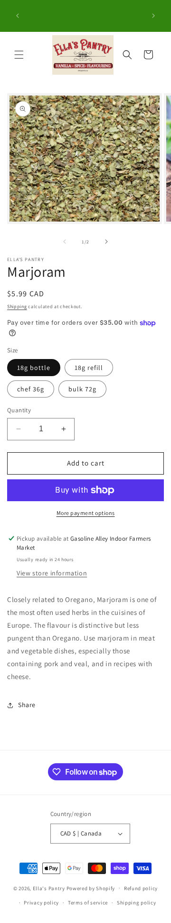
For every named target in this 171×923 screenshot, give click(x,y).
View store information (52, 573)
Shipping (17, 306)
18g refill (89, 367)
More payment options (86, 512)
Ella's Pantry (49, 887)
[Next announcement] (153, 15)
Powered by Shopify (90, 887)
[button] (19, 54)
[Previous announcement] (17, 15)
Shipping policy (136, 902)
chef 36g (30, 389)
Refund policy (141, 888)
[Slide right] (106, 241)
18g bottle (33, 367)
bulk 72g (82, 389)
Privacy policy (41, 902)
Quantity (19, 410)
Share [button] (27, 704)
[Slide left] (64, 241)
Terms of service (88, 902)
